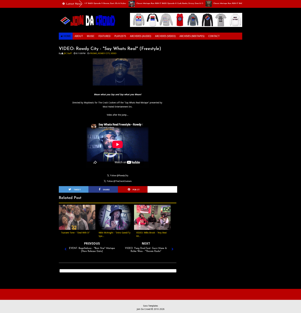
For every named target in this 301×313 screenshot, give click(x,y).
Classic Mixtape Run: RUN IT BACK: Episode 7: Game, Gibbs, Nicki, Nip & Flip (240, 3)
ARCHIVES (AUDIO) (140, 36)
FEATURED (104, 36)
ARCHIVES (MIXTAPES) (192, 36)
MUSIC (91, 36)
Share (106, 190)
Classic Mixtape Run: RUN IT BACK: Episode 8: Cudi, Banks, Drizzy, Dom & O (163, 3)
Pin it (136, 190)
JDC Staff (67, 53)
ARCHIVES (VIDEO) (165, 36)
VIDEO (113, 53)
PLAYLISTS (120, 36)
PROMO (93, 53)
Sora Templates (150, 306)
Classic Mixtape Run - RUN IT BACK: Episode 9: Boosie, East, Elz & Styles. (87, 3)
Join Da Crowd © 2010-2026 (150, 309)
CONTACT (214, 36)
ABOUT (79, 36)
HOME (67, 36)
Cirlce (166, 190)
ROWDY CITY (104, 53)
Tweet (77, 190)
